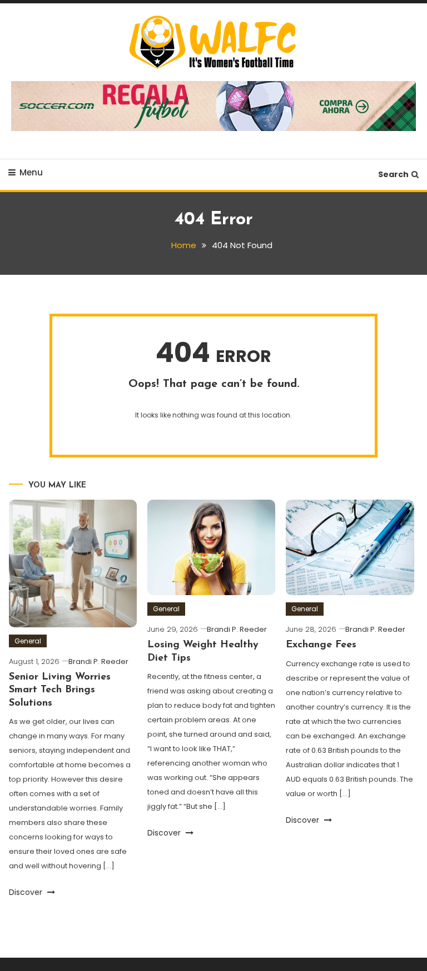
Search (393, 174)
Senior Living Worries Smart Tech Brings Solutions (60, 690)
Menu (31, 172)
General (27, 641)
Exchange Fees (321, 645)
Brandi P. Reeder (98, 661)
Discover (26, 892)
